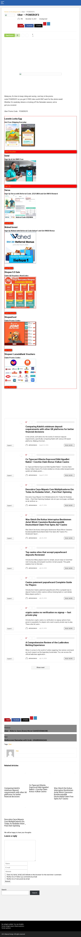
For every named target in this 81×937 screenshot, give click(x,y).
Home (6, 12)
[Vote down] (30, 422)
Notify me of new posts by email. (18, 879)
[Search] (77, 3)
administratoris (32, 445)
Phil (21, 19)
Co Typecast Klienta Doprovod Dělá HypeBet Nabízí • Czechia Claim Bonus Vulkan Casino (47, 460)
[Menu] (2, 3)
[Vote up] (33, 422)
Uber (10, 744)
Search (4, 890)
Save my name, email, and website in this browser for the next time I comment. (34, 875)
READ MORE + (69, 445)
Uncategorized (15, 12)
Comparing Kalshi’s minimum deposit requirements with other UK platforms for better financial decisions (50, 429)
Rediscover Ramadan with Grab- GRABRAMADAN (25, 740)
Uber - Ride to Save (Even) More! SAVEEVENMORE (26, 731)
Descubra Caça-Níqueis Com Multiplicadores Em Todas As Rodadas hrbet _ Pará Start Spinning (50, 490)
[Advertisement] (40, 57)
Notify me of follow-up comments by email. (22, 877)
